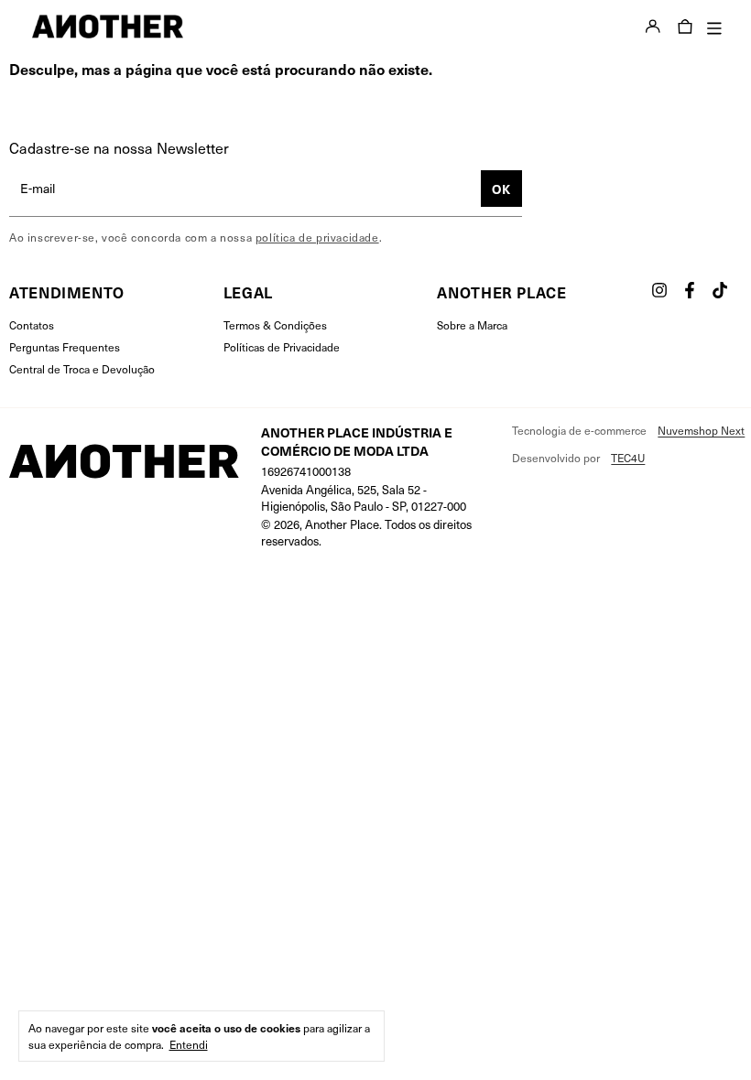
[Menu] (708, 27)
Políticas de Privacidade (281, 347)
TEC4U (628, 457)
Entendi (188, 1044)
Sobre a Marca (472, 325)
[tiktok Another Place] (720, 290)
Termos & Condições (275, 325)
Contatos (31, 325)
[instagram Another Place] (659, 290)
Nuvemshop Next (701, 430)
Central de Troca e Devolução (82, 369)
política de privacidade (317, 237)
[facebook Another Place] (689, 290)
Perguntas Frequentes (64, 347)
